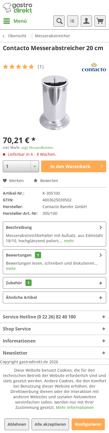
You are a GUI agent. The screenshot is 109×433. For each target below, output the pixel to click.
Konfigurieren (88, 424)
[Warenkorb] (100, 21)
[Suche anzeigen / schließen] (59, 21)
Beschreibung (19, 227)
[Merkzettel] (72, 21)
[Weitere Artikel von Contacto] (94, 67)
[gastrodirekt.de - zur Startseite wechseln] (17, 8)
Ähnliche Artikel (21, 297)
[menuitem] (15, 21)
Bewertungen (19, 255)
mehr (68, 240)
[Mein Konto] (86, 21)
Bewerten (48, 180)
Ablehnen (17, 424)
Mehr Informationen (75, 407)
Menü (20, 21)
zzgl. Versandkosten (37, 147)
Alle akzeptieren (50, 424)
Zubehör (18, 282)
